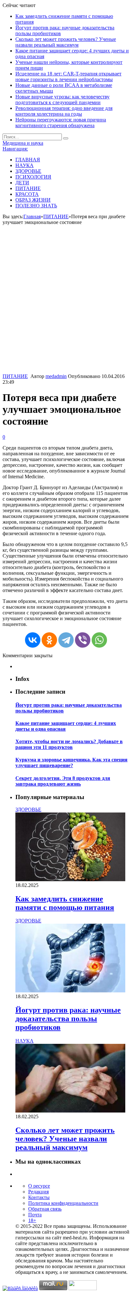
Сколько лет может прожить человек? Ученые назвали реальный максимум (65, 42)
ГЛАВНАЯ (27, 159)
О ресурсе (39, 1186)
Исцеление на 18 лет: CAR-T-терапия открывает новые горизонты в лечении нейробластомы (68, 76)
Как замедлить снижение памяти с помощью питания (64, 903)
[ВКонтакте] (32, 640)
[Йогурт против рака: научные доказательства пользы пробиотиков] (70, 990)
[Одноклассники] (49, 640)
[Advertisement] (66, 304)
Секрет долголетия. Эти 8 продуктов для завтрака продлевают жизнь (62, 781)
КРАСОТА (27, 194)
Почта (35, 1214)
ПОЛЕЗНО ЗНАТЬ (36, 205)
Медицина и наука (23, 143)
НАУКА (24, 165)
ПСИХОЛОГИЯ (33, 177)
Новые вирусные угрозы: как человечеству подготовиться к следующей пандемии (62, 99)
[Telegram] (66, 640)
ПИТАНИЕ (28, 188)
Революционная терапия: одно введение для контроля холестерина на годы (63, 111)
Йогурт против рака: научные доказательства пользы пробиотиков (68, 1018)
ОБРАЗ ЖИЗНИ (33, 200)
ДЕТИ (22, 182)
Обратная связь (45, 1209)
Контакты (39, 1197)
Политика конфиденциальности (63, 1203)
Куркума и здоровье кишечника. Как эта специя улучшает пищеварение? (71, 762)
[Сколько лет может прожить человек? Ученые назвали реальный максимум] (70, 1110)
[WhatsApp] (99, 640)
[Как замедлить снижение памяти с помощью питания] (70, 879)
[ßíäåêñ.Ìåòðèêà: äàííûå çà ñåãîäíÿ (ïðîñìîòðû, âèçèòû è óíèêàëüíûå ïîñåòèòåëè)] (20, 1288)
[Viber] (82, 640)
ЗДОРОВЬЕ (28, 171)
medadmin (56, 376)
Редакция (38, 1191)
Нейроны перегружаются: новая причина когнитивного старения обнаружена (60, 122)
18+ (32, 1220)
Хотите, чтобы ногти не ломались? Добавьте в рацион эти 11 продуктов (69, 744)
